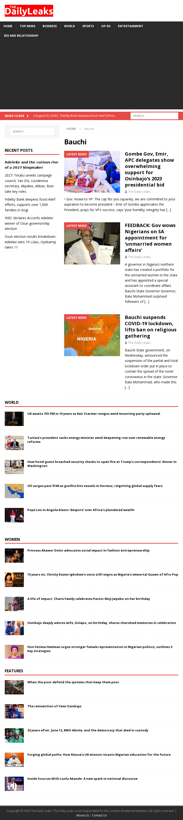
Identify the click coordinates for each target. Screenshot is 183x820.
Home (8, 26)
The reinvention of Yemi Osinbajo (54, 706)
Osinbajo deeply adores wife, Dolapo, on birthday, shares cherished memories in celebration (101, 623)
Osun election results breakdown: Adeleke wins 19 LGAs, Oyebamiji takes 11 (30, 241)
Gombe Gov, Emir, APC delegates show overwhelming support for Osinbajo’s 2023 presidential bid (149, 169)
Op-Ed (106, 26)
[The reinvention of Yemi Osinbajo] (14, 711)
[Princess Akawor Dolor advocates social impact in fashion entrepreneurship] (14, 555)
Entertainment (130, 26)
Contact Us (99, 815)
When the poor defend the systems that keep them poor (73, 682)
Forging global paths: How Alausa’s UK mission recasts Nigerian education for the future (99, 754)
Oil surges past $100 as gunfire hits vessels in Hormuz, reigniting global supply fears (95, 486)
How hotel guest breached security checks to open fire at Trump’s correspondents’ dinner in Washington (102, 464)
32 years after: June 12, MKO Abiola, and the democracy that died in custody (87, 730)
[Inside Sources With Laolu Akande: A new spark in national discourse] (14, 784)
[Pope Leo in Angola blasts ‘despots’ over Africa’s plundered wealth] (14, 515)
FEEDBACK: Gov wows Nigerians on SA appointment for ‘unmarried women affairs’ (150, 237)
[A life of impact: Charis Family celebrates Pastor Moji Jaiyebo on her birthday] (14, 604)
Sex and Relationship (21, 36)
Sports (88, 26)
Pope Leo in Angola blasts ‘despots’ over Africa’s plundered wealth (80, 510)
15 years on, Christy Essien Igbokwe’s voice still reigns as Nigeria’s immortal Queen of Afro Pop (102, 574)
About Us (83, 815)
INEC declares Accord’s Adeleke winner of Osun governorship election (29, 223)
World (69, 26)
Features (14, 670)
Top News (27, 26)
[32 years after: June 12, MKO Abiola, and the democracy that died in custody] (14, 735)
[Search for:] (154, 115)
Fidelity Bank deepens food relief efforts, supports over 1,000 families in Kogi (30, 204)
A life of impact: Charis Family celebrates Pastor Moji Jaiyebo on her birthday (88, 599)
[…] (168, 210)
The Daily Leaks (139, 191)
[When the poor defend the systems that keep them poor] (14, 687)
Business (50, 26)
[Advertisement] (91, 76)
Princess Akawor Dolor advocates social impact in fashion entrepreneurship (88, 550)
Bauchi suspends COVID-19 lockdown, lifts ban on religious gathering (151, 326)
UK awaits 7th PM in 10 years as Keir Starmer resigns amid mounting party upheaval (93, 413)
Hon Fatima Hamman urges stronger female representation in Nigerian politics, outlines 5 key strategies (99, 649)
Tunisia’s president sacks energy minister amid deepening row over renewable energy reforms (96, 439)
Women (12, 539)
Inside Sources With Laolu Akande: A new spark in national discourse (82, 778)
